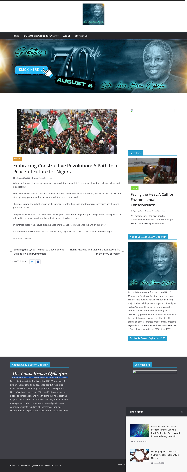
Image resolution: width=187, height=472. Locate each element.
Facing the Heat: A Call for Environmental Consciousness (152, 199)
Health (134, 188)
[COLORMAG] (39, 372)
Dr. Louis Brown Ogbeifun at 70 (41, 35)
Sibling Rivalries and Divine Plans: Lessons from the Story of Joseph (95, 251)
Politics (17, 159)
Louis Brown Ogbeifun (43, 178)
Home (16, 35)
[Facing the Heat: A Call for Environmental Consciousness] (152, 171)
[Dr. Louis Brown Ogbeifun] (152, 243)
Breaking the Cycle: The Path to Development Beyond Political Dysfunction (39, 251)
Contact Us (81, 35)
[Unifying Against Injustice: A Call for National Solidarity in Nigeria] (139, 450)
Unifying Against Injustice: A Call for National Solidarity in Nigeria (165, 454)
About (66, 35)
